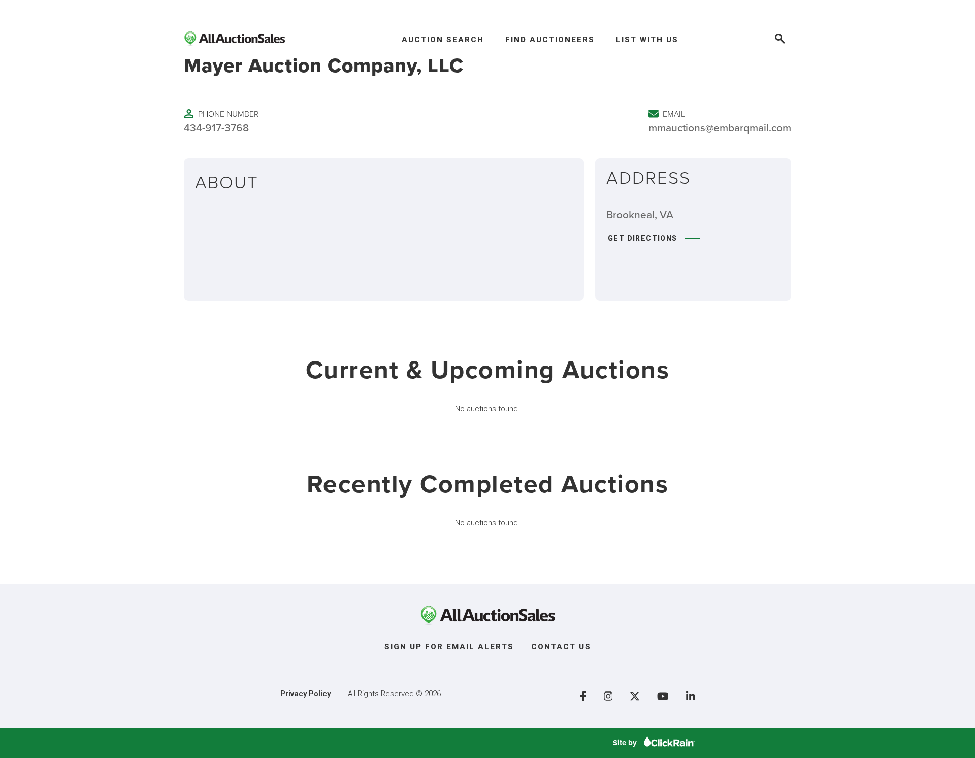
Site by (626, 742)
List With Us (647, 39)
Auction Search (443, 39)
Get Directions (642, 238)
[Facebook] (583, 696)
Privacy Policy (305, 693)
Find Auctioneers (550, 39)
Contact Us (561, 646)
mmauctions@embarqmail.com (719, 127)
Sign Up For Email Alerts (449, 646)
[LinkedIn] (690, 696)
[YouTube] (663, 696)
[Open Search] (779, 40)
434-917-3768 (216, 127)
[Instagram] (608, 696)
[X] (635, 696)
